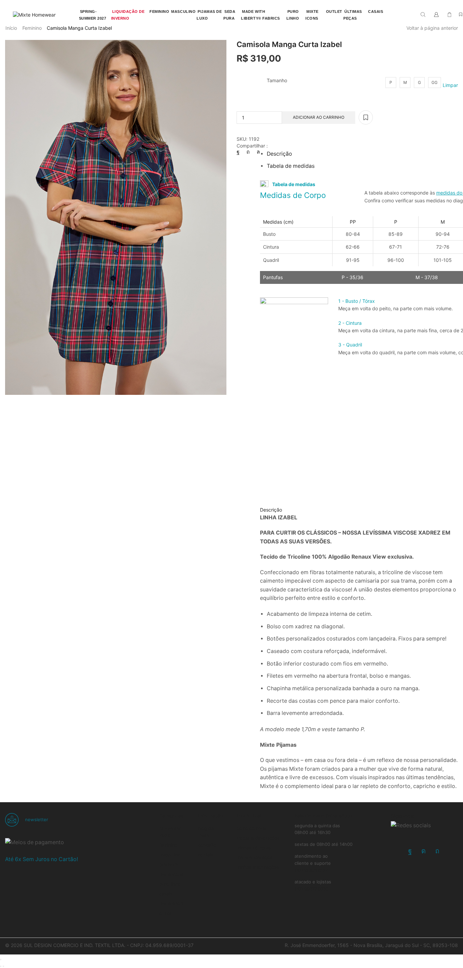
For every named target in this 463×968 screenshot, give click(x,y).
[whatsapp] (256, 152)
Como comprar (252, 828)
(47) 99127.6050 (311, 889)
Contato (206, 854)
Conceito (207, 845)
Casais (165, 893)
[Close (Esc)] (0, 959)
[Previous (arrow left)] (0, 966)
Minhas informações (258, 867)
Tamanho (277, 80)
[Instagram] (423, 851)
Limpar (450, 85)
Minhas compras (254, 847)
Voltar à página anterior (432, 28)
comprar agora (287, 3)
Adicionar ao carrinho (318, 117)
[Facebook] (240, 152)
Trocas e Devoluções (258, 838)
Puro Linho (170, 884)
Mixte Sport (171, 903)
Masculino (169, 854)
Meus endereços (254, 857)
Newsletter (36, 819)
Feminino (32, 28)
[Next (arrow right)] (3, 966)
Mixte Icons (171, 874)
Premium (168, 864)
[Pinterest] (248, 152)
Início (11, 28)
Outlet (165, 913)
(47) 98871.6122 (311, 870)
